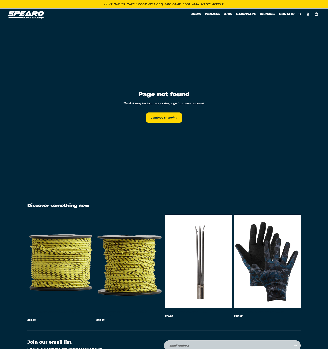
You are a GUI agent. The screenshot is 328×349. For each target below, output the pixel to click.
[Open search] (300, 14)
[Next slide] (88, 261)
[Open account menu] (308, 14)
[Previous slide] (33, 261)
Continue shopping (164, 117)
